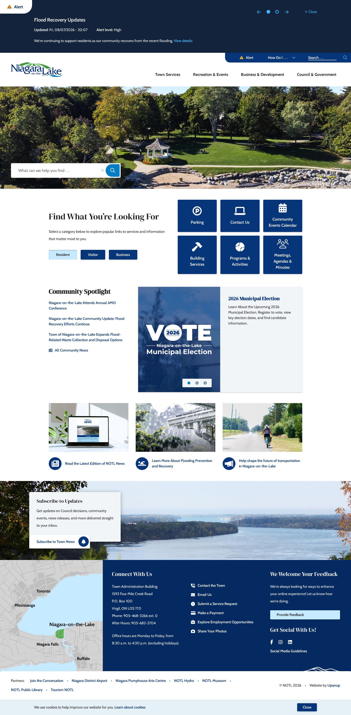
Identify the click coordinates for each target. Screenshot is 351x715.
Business (123, 254)
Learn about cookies (130, 707)
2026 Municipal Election (254, 298)
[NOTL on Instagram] (280, 642)
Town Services (167, 74)
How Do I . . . (277, 57)
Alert (249, 57)
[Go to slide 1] (268, 12)
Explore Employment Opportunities (226, 622)
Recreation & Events (210, 74)
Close (307, 707)
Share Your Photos (212, 631)
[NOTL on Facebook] (271, 642)
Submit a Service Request (217, 604)
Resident (63, 254)
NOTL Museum (214, 680)
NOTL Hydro (184, 680)
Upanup (333, 685)
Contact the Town (211, 585)
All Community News (71, 350)
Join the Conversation (46, 680)
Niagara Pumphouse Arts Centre (141, 680)
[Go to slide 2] (277, 12)
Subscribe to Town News (56, 541)
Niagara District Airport (89, 680)
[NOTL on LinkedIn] (290, 642)
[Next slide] (286, 11)
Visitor (93, 254)
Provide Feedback (290, 615)
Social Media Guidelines (288, 651)
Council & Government (316, 74)
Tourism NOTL (62, 690)
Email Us (205, 594)
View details (183, 41)
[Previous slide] (259, 11)
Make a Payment (211, 613)
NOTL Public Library (26, 690)
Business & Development (262, 74)
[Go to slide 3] (205, 383)
